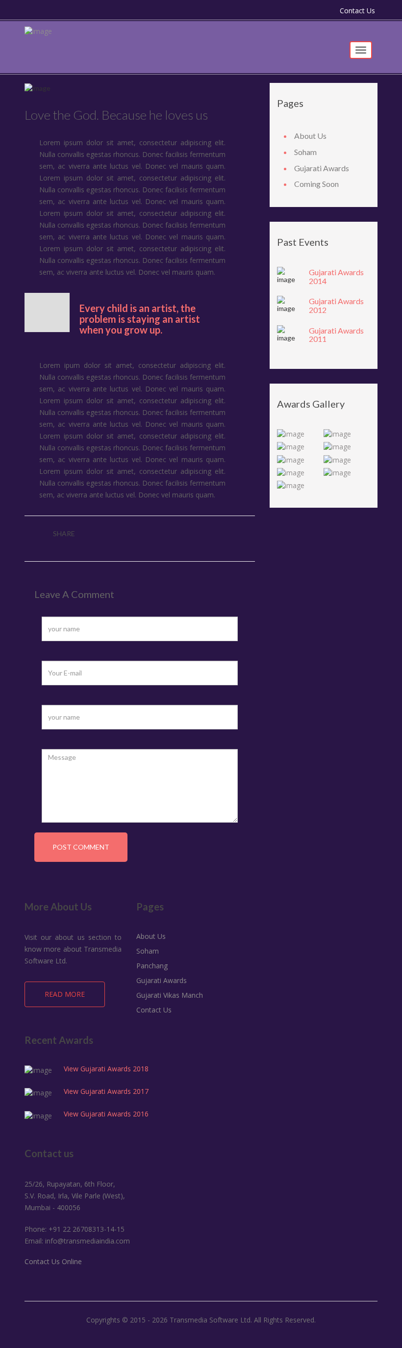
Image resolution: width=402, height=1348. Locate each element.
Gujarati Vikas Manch (169, 995)
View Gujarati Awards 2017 (106, 1091)
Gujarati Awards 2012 (336, 305)
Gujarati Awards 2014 (336, 276)
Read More (65, 994)
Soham (305, 151)
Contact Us (357, 10)
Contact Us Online (53, 1261)
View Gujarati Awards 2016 (106, 1113)
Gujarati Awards (321, 168)
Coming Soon (316, 183)
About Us (310, 135)
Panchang (152, 965)
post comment (80, 847)
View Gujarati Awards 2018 (106, 1068)
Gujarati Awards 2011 (336, 335)
